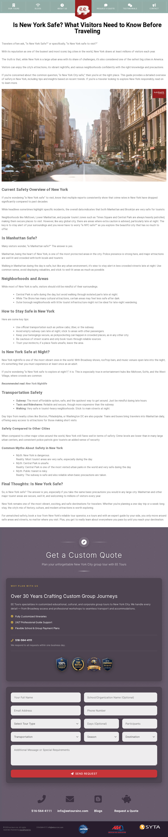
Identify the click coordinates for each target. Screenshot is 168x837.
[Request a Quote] (126, 799)
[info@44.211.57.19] (70, 799)
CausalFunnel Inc (25, 830)
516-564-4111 (42, 811)
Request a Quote (126, 811)
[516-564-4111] (42, 799)
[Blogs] (98, 799)
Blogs (98, 811)
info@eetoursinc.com (72, 811)
